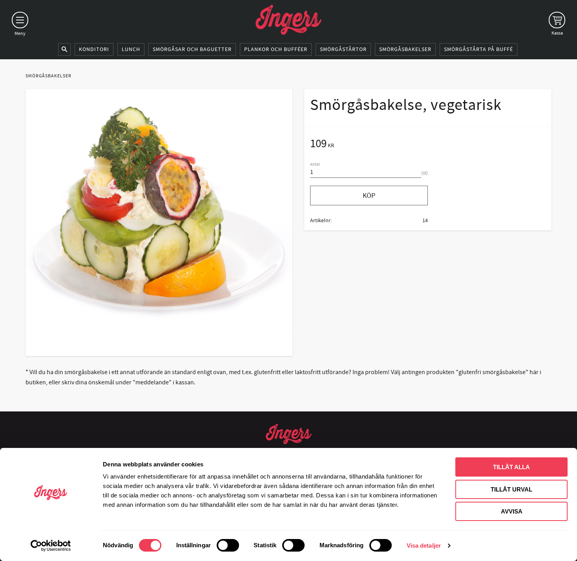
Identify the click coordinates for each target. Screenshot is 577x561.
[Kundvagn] (557, 20)
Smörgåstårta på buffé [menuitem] (478, 49)
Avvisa (511, 511)
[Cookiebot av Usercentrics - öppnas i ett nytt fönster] (50, 546)
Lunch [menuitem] (131, 49)
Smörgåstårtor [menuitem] (343, 49)
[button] (20, 20)
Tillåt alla (511, 467)
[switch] (228, 545)
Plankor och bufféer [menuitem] (275, 49)
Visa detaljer (424, 545)
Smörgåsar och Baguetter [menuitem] (192, 49)
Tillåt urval (511, 489)
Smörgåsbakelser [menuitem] (405, 49)
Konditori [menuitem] (94, 49)
